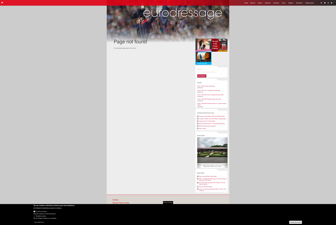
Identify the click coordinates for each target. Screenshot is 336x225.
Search (202, 76)
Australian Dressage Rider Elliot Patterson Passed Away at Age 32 (212, 183)
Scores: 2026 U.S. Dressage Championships (208, 90)
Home (246, 3)
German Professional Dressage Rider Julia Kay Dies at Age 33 (212, 189)
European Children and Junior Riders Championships (212, 118)
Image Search (309, 3)
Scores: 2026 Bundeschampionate (206, 86)
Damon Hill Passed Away (205, 186)
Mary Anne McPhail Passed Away (208, 176)
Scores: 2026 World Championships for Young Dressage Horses (211, 104)
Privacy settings (168, 202)
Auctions (276, 3)
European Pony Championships (207, 121)
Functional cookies (41, 211)
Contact (115, 200)
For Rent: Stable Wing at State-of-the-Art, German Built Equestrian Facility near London (212, 165)
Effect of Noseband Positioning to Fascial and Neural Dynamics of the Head (212, 179)
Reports (267, 3)
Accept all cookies (295, 222)
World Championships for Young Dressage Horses (212, 123)
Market (290, 3)
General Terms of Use (120, 203)
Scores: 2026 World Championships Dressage (209, 99)
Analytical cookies (41, 216)
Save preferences (39, 222)
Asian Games (202, 128)
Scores (252, 3)
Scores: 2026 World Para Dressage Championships (210, 95)
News (260, 3)
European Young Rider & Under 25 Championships (212, 116)
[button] (199, 152)
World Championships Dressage (207, 126)
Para (284, 3)
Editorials (299, 3)
